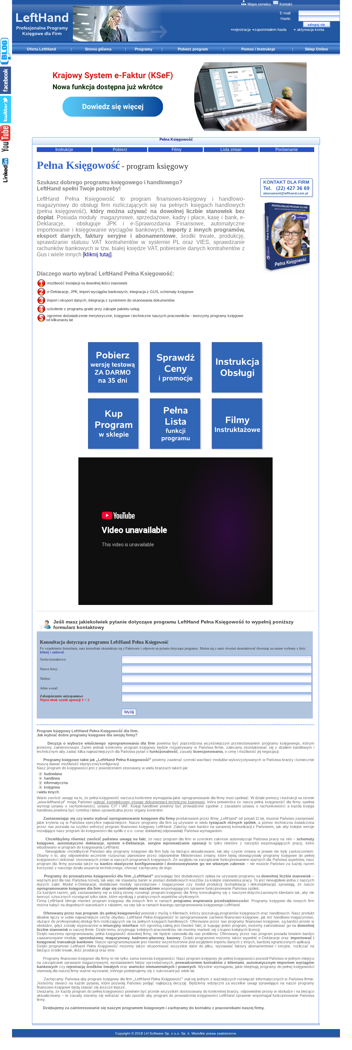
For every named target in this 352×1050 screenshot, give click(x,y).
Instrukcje (64, 149)
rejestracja (242, 29)
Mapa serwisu (258, 4)
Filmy (177, 149)
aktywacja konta (310, 29)
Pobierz (120, 149)
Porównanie (286, 149)
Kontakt (285, 4)
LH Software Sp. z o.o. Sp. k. (166, 1033)
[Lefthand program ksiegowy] (176, 129)
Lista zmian (231, 149)
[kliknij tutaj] (97, 254)
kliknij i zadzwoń (52, 652)
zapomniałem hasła (270, 29)
